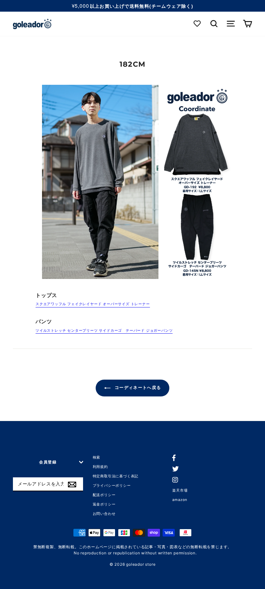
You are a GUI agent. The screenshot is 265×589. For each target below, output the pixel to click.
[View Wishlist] (198, 23)
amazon (179, 499)
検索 (97, 457)
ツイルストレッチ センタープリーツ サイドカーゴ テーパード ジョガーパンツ (104, 330)
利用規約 (100, 466)
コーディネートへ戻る (137, 387)
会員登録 (48, 462)
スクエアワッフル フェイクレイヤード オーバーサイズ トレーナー (93, 304)
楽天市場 (179, 490)
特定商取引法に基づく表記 (116, 476)
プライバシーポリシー (112, 485)
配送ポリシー (104, 495)
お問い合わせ (104, 513)
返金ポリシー (104, 504)
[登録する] (72, 484)
